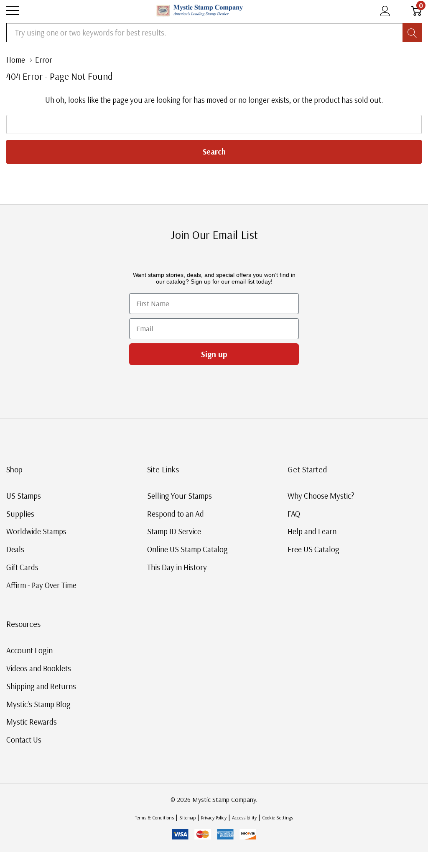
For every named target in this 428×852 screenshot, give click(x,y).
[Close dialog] (368, 352)
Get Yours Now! (295, 507)
